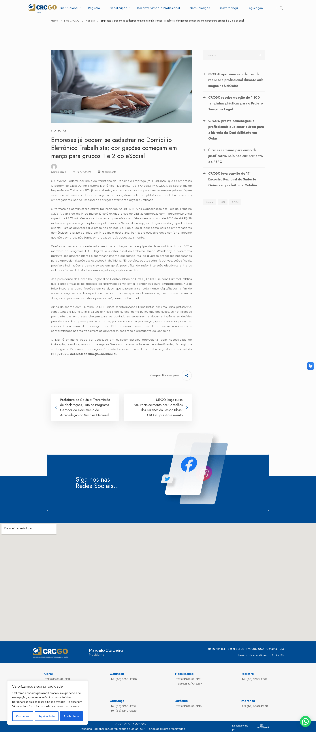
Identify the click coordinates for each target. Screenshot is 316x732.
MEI (223, 202)
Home (54, 20)
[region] (47, 702)
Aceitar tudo (71, 716)
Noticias (90, 20)
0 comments (109, 172)
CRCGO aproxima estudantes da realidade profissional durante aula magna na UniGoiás (236, 80)
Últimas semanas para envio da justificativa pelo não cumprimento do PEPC (235, 156)
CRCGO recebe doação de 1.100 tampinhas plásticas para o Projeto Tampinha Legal (235, 103)
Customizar (23, 716)
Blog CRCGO (71, 20)
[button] (305, 721)
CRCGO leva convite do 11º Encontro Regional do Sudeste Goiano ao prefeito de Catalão (232, 179)
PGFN (235, 202)
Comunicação (58, 172)
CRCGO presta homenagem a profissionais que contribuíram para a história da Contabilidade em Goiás (236, 130)
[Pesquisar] (234, 55)
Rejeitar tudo (47, 716)
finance (210, 202)
